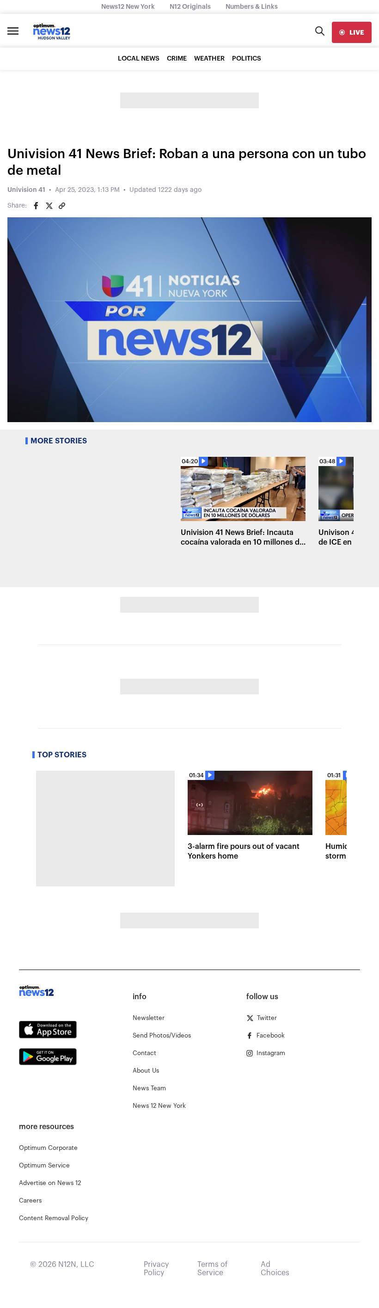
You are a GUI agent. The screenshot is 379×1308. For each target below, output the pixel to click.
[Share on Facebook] (36, 205)
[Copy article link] (62, 205)
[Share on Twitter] (49, 205)
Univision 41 (26, 190)
